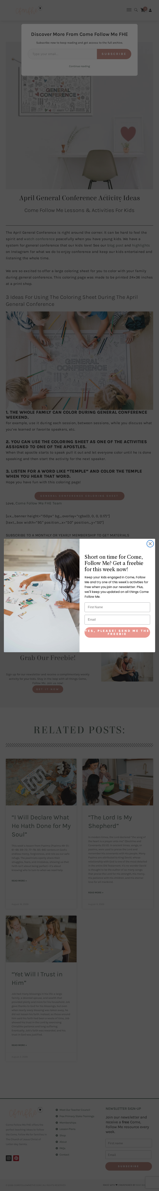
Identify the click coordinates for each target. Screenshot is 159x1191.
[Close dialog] (150, 543)
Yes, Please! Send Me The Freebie (117, 632)
